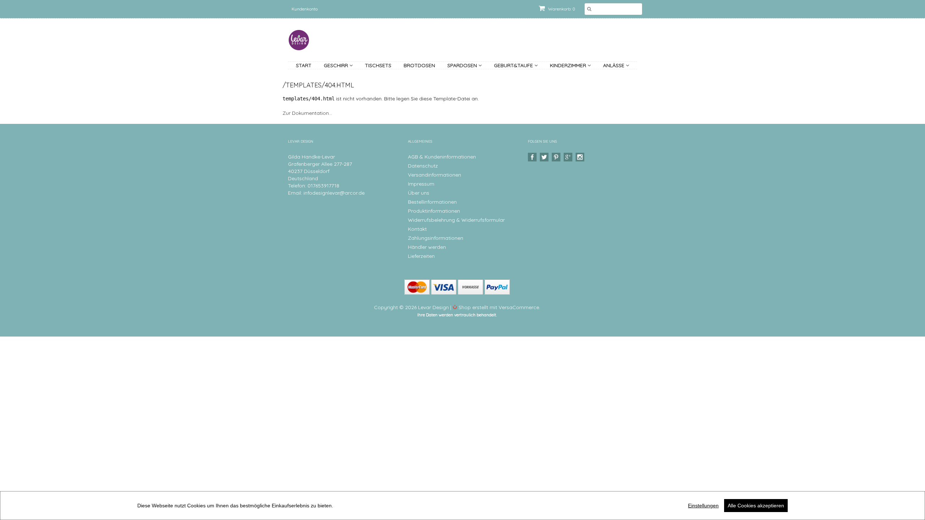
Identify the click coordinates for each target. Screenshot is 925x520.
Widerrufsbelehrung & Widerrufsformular (456, 220)
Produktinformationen (434, 211)
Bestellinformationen (432, 202)
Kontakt (417, 229)
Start (303, 65)
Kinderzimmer (569, 65)
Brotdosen (419, 65)
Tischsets (378, 65)
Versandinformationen (434, 175)
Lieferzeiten (421, 256)
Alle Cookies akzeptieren (756, 505)
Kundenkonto (305, 9)
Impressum (421, 184)
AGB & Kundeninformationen (442, 156)
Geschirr (336, 65)
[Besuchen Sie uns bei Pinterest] (557, 157)
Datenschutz (423, 165)
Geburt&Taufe (514, 65)
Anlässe (614, 65)
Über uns (418, 193)
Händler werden (427, 247)
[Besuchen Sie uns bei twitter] (545, 157)
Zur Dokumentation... (307, 113)
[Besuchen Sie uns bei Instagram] (581, 157)
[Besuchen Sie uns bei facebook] (533, 157)
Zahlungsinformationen (435, 238)
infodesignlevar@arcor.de (334, 193)
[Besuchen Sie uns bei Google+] (569, 157)
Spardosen (462, 65)
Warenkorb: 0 (561, 9)
